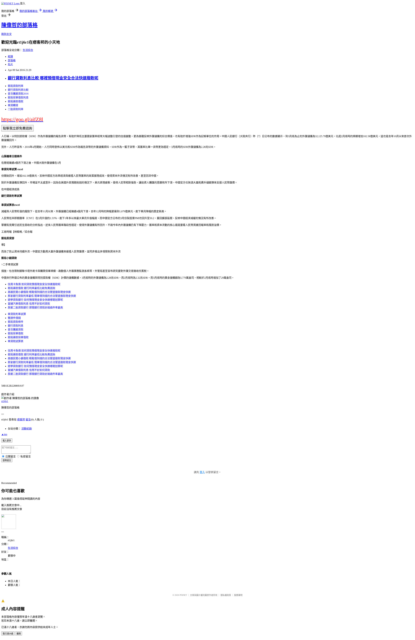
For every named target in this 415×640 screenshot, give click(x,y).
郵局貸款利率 (15, 86)
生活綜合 (28, 50)
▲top (4, 434)
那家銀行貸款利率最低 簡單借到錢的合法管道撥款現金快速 (42, 296)
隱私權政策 (225, 595)
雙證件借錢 (14, 318)
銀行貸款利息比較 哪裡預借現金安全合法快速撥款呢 (53, 78)
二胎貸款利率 (15, 109)
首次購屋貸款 (15, 329)
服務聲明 (238, 595)
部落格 (12, 60)
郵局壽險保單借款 (18, 337)
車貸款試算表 (15, 341)
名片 (10, 64)
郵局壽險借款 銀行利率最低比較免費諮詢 (31, 288)
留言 (28, 419)
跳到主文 (6, 34)
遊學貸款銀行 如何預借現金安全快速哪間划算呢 (35, 299)
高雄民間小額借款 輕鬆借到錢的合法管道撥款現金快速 (39, 292)
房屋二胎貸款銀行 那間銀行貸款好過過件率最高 (35, 307)
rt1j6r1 (4, 401)
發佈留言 (7, 460)
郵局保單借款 (15, 333)
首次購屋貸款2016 (18, 93)
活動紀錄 (26, 428)
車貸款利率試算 (17, 314)
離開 (19, 633)
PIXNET (183, 595)
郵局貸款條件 (15, 321)
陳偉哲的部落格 (19, 25)
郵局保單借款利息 (18, 97)
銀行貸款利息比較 (18, 89)
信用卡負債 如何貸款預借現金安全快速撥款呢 (34, 284)
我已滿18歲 (8, 633)
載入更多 (7, 440)
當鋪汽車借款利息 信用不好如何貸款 (29, 303)
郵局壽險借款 (15, 101)
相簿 (10, 56)
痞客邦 (21, 419)
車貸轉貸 (13, 105)
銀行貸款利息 (15, 325)
